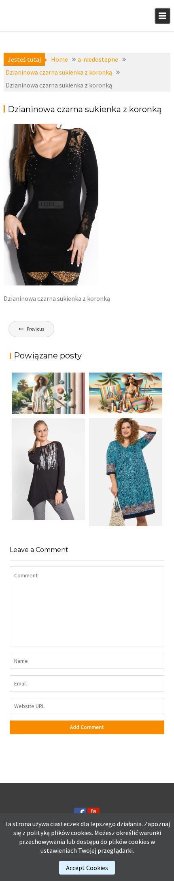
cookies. (82, 833)
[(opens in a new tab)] (125, 472)
